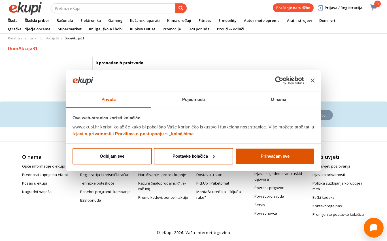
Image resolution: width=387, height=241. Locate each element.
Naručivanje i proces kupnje (162, 174)
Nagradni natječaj (37, 191)
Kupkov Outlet (142, 28)
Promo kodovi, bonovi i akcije (163, 197)
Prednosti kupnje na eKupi (45, 174)
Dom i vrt (327, 20)
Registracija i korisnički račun (104, 174)
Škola (13, 20)
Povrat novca (265, 213)
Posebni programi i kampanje (105, 191)
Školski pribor (37, 20)
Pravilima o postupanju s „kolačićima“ (155, 133)
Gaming (115, 20)
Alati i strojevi (299, 20)
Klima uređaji (179, 20)
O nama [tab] (278, 99)
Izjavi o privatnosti (92, 133)
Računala (65, 20)
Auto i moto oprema (262, 20)
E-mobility (227, 20)
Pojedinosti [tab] (193, 99)
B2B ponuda (199, 28)
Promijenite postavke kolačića (338, 214)
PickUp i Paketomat (212, 183)
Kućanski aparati (145, 20)
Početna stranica (20, 38)
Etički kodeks (323, 197)
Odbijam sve (112, 156)
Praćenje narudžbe (293, 7)
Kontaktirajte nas (327, 205)
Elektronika (90, 20)
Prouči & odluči (230, 28)
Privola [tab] (108, 99)
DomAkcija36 (49, 38)
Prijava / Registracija (343, 7)
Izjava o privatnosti (328, 174)
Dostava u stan (209, 174)
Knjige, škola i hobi (106, 28)
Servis (259, 204)
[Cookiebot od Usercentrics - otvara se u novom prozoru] (279, 81)
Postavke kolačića (190, 156)
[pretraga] (181, 8)
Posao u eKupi (34, 183)
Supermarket (70, 28)
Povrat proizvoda (269, 196)
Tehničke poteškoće (97, 183)
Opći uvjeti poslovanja (331, 166)
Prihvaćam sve (275, 156)
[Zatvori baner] (313, 81)
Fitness (205, 20)
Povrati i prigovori (269, 187)
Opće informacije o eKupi (43, 166)
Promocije (172, 28)
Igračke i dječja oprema (29, 28)
